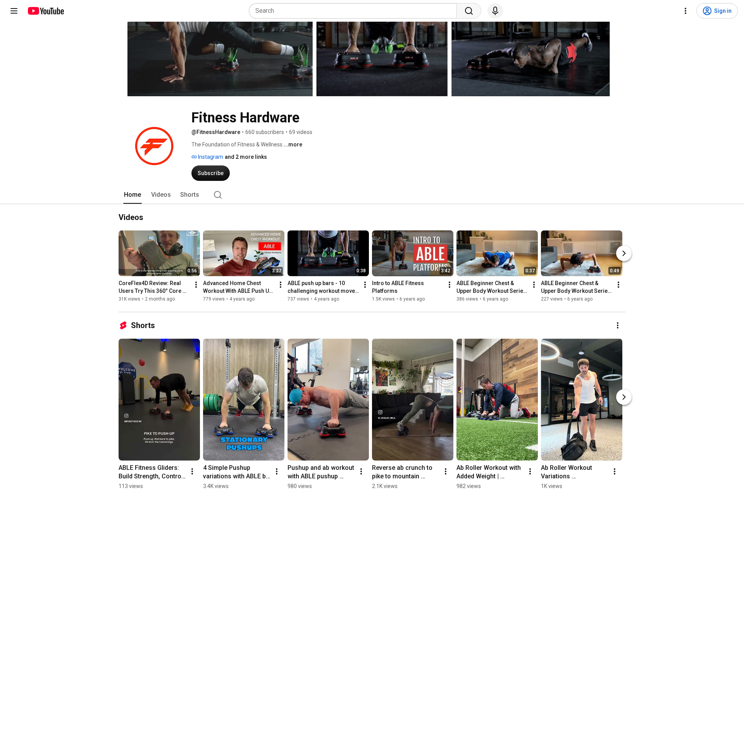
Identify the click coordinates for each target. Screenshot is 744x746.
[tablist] (372, 195)
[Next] (624, 253)
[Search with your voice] (495, 11)
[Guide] (14, 10)
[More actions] (196, 284)
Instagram (210, 157)
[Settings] (685, 10)
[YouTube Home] (45, 11)
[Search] (468, 11)
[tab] (132, 195)
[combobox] (355, 10)
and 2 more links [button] (246, 157)
